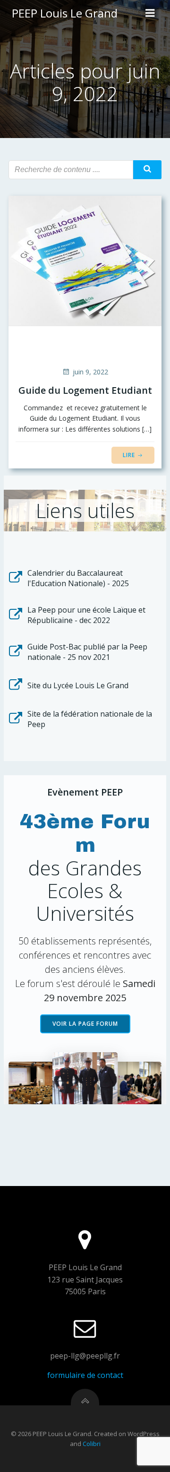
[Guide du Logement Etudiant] (85, 260)
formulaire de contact (85, 1375)
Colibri (92, 1443)
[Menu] (150, 13)
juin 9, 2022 (90, 371)
